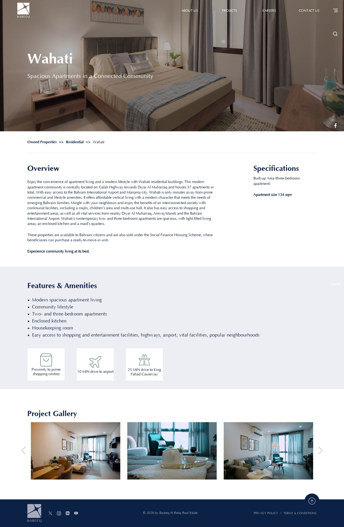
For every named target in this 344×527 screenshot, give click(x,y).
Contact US (309, 11)
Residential (75, 142)
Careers (269, 11)
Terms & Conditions (300, 513)
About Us (189, 11)
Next (320, 450)
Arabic (335, 284)
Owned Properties (42, 142)
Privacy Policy (266, 513)
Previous (23, 450)
